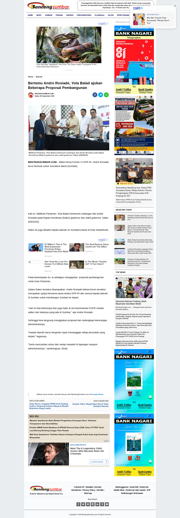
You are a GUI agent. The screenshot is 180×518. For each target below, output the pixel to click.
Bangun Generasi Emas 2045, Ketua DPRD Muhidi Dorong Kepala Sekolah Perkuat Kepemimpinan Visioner (132, 343)
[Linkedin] (97, 504)
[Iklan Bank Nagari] (134, 412)
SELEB (111, 15)
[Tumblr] (102, 504)
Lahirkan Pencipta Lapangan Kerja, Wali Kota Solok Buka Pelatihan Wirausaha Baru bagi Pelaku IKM (140, 251)
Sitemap (88, 493)
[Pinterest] (88, 504)
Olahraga (99, 15)
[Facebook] (78, 504)
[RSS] (107, 504)
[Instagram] (93, 504)
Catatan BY (79, 487)
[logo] (46, 491)
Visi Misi (100, 490)
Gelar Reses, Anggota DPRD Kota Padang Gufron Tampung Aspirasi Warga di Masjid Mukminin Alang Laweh (48, 406)
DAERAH (69, 15)
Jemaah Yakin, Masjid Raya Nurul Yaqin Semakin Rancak (90, 405)
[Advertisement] (69, 192)
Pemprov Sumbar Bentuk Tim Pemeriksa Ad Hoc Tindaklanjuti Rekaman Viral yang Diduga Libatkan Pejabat (139, 262)
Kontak (97, 487)
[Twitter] (83, 504)
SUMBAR (48, 15)
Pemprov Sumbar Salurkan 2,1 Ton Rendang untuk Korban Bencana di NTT (140, 218)
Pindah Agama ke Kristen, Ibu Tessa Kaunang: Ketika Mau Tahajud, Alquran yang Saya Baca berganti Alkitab (133, 316)
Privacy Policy (89, 490)
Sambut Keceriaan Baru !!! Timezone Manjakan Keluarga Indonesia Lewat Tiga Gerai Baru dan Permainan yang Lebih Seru (134, 325)
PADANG (59, 15)
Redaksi (89, 487)
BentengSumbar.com (89, 514)
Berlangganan (122, 487)
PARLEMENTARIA (84, 15)
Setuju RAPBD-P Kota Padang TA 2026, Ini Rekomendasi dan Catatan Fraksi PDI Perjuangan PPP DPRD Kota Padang (132, 334)
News (39, 15)
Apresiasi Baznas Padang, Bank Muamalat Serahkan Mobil (131, 302)
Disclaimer (76, 490)
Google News (97, 394)
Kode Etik (134, 487)
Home (30, 15)
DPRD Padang (123, 15)
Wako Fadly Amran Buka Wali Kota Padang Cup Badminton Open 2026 (140, 241)
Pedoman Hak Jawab (135, 490)
